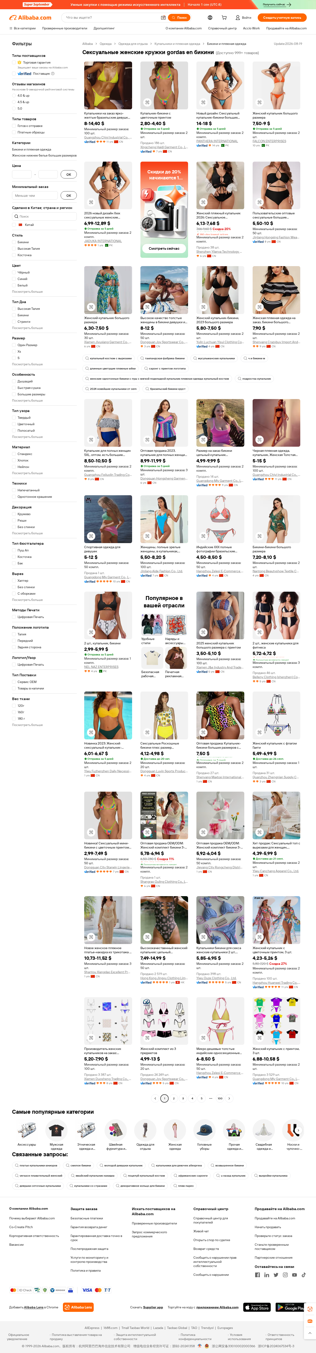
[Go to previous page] (155, 1098)
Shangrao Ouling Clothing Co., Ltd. (164, 881)
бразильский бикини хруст (168, 389)
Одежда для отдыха (133, 44)
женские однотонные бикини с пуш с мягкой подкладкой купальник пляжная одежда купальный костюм (159, 378)
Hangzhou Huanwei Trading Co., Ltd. (277, 982)
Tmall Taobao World (135, 1328)
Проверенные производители (154, 1223)
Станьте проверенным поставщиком (272, 1247)
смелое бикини (81, 1165)
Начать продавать (268, 1227)
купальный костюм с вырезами (111, 358)
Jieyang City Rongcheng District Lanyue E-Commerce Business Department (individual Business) (220, 867)
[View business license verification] (200, 1346)
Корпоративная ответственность (34, 1236)
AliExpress (92, 1328)
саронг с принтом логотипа (167, 368)
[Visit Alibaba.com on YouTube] (294, 1275)
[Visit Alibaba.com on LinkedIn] (267, 1275)
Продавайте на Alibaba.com (275, 1218)
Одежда (106, 44)
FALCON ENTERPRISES (269, 141)
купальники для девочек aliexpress (179, 1165)
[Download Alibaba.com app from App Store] (257, 1307)
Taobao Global (177, 1328)
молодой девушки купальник (123, 1165)
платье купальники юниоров (38, 1165)
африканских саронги (193, 1175)
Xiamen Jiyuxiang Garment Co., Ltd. (108, 342)
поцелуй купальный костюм (146, 1175)
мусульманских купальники (216, 358)
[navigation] (44, 571)
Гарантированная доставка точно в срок (96, 1238)
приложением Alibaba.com (217, 1307)
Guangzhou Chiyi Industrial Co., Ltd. (108, 137)
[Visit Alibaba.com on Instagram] (285, 1275)
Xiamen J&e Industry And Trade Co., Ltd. (220, 667)
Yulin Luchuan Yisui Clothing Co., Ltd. (220, 342)
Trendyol (207, 1328)
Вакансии (16, 1244)
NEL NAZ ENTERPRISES (101, 667)
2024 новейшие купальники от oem (113, 389)
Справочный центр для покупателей (210, 1220)
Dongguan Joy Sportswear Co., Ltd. (164, 342)
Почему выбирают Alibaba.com (32, 1218)
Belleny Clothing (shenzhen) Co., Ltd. (277, 677)
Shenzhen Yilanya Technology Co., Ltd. (220, 251)
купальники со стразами (90, 1185)
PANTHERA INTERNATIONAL (217, 141)
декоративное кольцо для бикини (143, 1185)
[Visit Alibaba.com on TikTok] (304, 1275)
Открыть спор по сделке (211, 1240)
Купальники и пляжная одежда (177, 44)
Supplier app (153, 1307)
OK (68, 174)
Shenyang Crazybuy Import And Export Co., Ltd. (277, 342)
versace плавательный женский (41, 1175)
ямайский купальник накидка (95, 1175)
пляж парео (186, 1185)
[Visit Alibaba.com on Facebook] (257, 1275)
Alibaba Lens (33, 1307)
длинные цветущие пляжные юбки (113, 368)
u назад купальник (233, 1175)
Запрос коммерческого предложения (149, 1234)
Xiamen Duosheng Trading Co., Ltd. (108, 1079)
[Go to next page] (229, 1098)
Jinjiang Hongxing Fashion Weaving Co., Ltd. (277, 237)
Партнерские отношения (273, 1257)
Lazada (158, 1328)
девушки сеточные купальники (40, 1185)
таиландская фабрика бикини (165, 358)
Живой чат (201, 1231)
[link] (310, 1309)
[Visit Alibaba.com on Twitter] (276, 1275)
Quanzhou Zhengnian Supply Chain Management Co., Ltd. (277, 777)
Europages (225, 1328)
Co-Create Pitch (21, 1227)
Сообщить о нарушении (211, 1274)
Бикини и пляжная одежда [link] (226, 44)
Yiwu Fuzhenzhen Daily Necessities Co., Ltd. (108, 771)
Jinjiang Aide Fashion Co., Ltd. (161, 571)
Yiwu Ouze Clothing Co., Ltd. (216, 978)
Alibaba (87, 44)
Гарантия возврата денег (89, 1227)
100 (220, 1098)
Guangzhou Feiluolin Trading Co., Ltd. (108, 475)
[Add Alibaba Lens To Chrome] (78, 1307)
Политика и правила (86, 1270)
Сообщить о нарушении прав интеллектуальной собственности (214, 1262)
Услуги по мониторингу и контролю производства (89, 1260)
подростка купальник (256, 378)
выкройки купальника (273, 1175)
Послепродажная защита (89, 1249)
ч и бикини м (256, 358)
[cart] (225, 18)
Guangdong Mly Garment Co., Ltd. (220, 481)
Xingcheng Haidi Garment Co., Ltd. (164, 147)
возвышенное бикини (229, 1165)
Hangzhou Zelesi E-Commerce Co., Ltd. (220, 571)
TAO (194, 1328)
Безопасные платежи (87, 1218)
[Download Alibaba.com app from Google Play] (291, 1307)
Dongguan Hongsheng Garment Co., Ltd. (164, 478)
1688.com (110, 1328)
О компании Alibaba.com (28, 1208)
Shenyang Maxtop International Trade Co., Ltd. (220, 777)
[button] (163, 17)
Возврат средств (206, 1249)
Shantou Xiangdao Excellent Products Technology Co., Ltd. (108, 972)
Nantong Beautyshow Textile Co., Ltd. (277, 571)
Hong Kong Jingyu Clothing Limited (164, 978)
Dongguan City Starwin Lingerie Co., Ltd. (108, 867)
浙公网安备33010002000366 (233, 1346)
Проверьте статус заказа (273, 1236)
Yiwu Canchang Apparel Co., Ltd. (276, 871)
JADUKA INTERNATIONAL (103, 241)
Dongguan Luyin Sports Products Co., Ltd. (164, 771)
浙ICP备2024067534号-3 (276, 1346)
